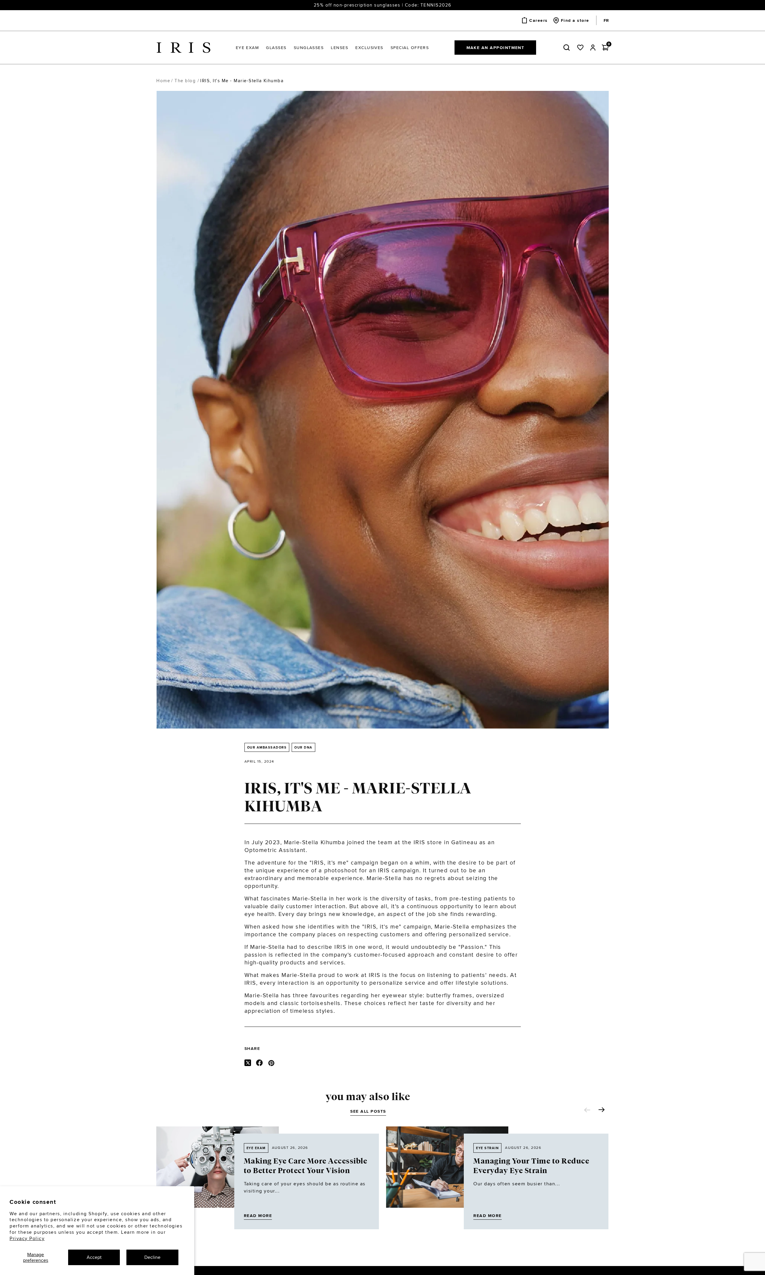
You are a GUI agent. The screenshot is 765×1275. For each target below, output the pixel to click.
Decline (152, 1257)
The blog (185, 80)
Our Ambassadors (267, 747)
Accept (94, 1257)
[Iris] (183, 47)
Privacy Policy (27, 1238)
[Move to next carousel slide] (601, 1110)
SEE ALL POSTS (368, 1111)
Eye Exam (256, 1148)
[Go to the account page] (593, 48)
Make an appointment (495, 48)
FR (606, 20)
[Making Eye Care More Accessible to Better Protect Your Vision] (217, 1177)
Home (163, 80)
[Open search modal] (568, 48)
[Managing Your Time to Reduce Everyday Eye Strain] (447, 1177)
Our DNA (303, 747)
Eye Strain (487, 1148)
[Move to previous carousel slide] (587, 1110)
